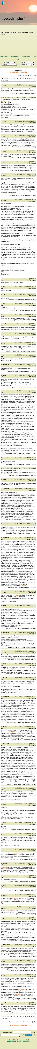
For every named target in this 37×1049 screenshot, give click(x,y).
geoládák (4, 56)
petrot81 (5, 895)
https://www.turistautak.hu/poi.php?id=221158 (22, 814)
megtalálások (14, 56)
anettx (4, 334)
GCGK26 (16, 595)
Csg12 (5, 200)
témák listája (23, 72)
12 (28, 78)
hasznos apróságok (23, 1040)
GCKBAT (15, 853)
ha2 (4, 136)
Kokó (2, 316)
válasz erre (26, 85)
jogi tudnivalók (11, 1041)
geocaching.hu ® (13, 19)
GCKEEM (20, 989)
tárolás (23, 1035)
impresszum (26, 1041)
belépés (31, 60)
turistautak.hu (11, 1040)
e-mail (19, 1041)
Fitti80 (4, 804)
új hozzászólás (14, 72)
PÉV (4, 834)
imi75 (4, 86)
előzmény (13, 93)
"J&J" (4, 592)
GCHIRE (3, 101)
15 (34, 78)
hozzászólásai (18, 85)
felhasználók (26, 56)
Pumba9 (3, 908)
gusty (4, 151)
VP (3, 97)
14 (32, 78)
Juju (4, 343)
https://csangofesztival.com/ (11, 845)
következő (5, 80)
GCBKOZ (17, 994)
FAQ (18, 60)
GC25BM (11, 732)
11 (26, 78)
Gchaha (4, 867)
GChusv (12, 911)
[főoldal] (2, 3)
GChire (16, 898)
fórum (5, 60)
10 (24, 78)
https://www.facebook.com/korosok (10, 686)
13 (30, 78)
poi (35, 56)
